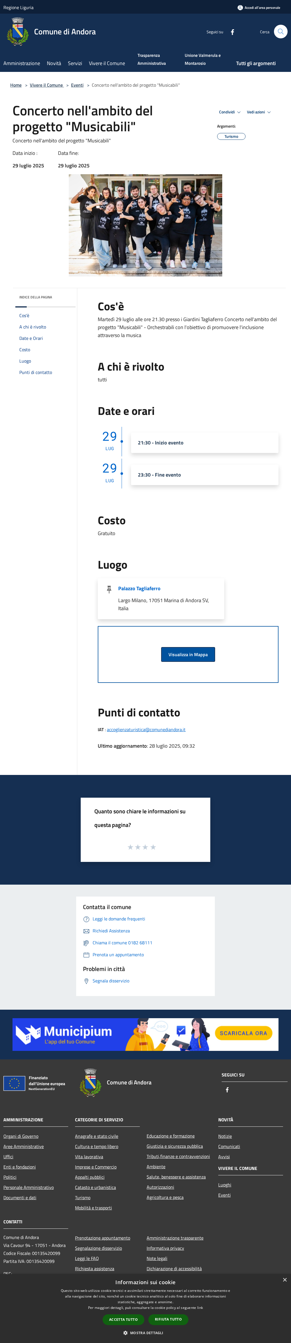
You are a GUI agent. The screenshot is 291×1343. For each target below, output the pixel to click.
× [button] (284, 1280)
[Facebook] (230, 31)
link (200, 1307)
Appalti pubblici (90, 1177)
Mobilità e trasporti (93, 1207)
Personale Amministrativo (28, 1187)
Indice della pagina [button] (35, 297)
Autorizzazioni (160, 1187)
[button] (145, 1332)
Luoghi (224, 1184)
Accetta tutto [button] (123, 1319)
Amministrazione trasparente (175, 1237)
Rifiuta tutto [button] (168, 1319)
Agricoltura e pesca (165, 1197)
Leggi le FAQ (87, 1258)
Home (16, 85)
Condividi (227, 112)
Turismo (82, 1197)
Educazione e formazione (171, 1135)
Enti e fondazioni (19, 1166)
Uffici (8, 1156)
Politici (9, 1177)
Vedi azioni (256, 112)
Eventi (77, 85)
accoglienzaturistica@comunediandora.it (146, 729)
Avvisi (224, 1156)
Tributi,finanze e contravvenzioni (178, 1156)
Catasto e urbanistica (95, 1187)
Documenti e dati (19, 1197)
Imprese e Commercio (96, 1166)
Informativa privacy (165, 1248)
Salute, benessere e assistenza (176, 1176)
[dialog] (145, 1308)
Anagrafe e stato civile (96, 1136)
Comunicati (229, 1146)
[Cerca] (281, 31)
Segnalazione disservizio (98, 1248)
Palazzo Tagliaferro (139, 588)
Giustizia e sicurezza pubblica (175, 1146)
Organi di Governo (20, 1136)
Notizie (225, 1136)
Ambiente (156, 1166)
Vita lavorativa (89, 1156)
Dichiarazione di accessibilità (174, 1268)
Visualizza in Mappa (188, 654)
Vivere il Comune (47, 85)
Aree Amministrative (23, 1146)
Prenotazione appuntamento (102, 1237)
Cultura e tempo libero (96, 1146)
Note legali (157, 1258)
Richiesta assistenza (94, 1268)
